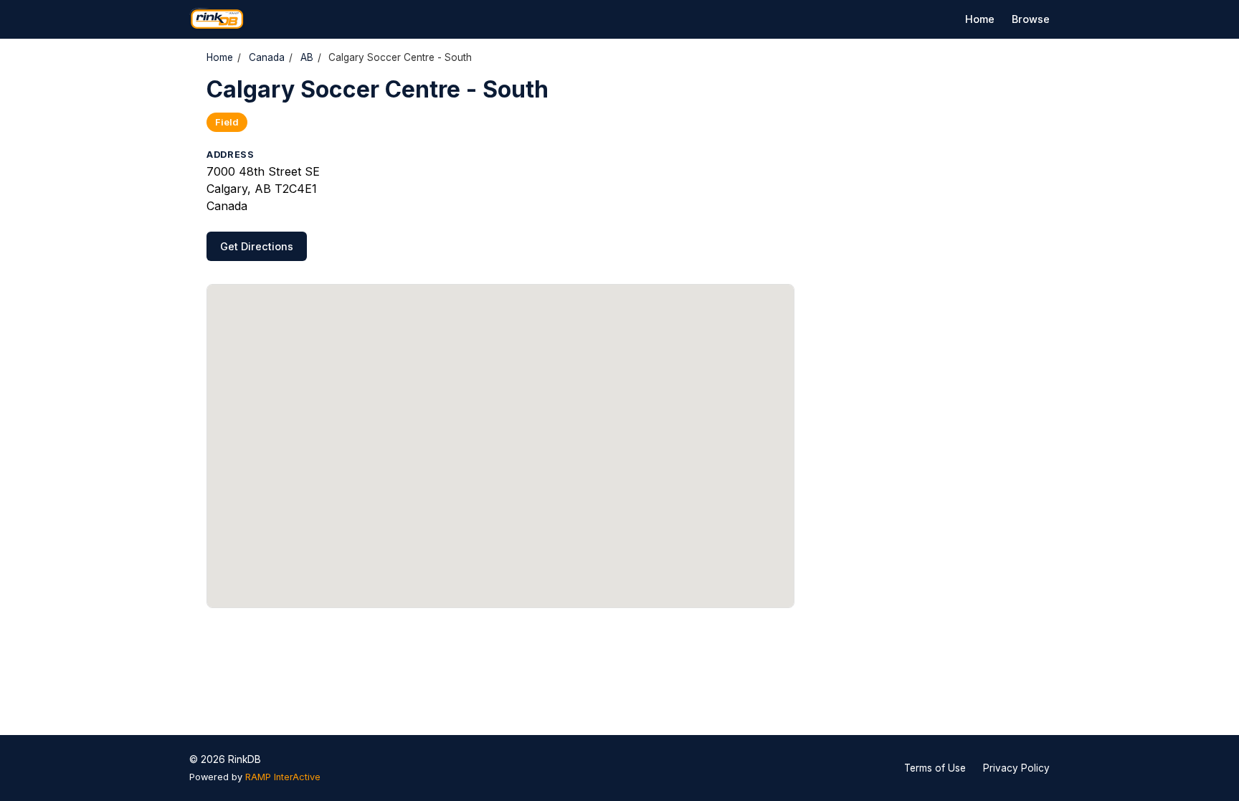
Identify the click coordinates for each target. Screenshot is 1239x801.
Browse (1031, 19)
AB (306, 57)
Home (979, 19)
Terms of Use (935, 768)
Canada (267, 57)
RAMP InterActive (283, 777)
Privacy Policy (1016, 768)
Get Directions (256, 246)
